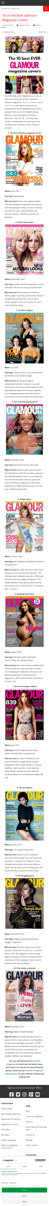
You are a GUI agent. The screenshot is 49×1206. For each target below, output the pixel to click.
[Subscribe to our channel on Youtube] (37, 1094)
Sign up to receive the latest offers (25, 1087)
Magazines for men (9, 1124)
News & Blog (6, 1108)
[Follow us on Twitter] (18, 1094)
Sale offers (5, 1129)
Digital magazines (8, 1140)
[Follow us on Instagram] (24, 1094)
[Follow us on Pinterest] (31, 1094)
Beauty (3, 27)
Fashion (37, 25)
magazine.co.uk (24, 25)
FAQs (28, 1111)
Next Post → (43, 32)
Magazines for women (10, 1119)
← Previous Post (7, 32)
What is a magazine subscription (9, 1146)
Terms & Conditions (34, 1116)
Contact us (30, 1135)
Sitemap (29, 1140)
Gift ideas (5, 1135)
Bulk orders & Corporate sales (36, 1128)
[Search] (46, 8)
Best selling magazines (11, 1114)
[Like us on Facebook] (11, 1094)
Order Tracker (32, 1145)
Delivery (29, 1121)
